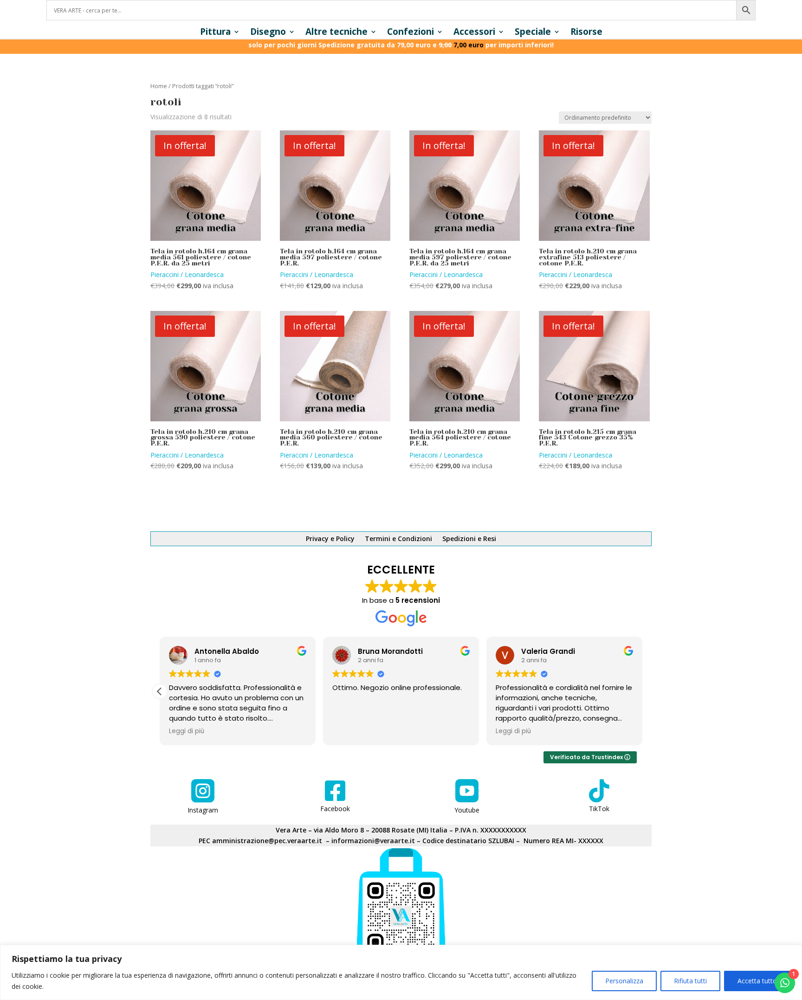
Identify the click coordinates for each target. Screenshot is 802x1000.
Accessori (474, 33)
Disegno (268, 33)
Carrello (418, 508)
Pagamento (470, 508)
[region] (401, 972)
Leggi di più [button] (186, 731)
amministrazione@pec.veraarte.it (267, 840)
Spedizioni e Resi (469, 539)
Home (158, 86)
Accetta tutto (757, 980)
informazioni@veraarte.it (373, 840)
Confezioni (410, 33)
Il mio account (362, 508)
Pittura (215, 33)
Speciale (533, 33)
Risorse (586, 33)
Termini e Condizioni (398, 539)
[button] (160, 691)
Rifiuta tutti (690, 980)
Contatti (523, 508)
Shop (271, 508)
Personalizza (624, 980)
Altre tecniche (336, 33)
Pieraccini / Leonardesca (187, 274)
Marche (307, 508)
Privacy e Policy (330, 539)
